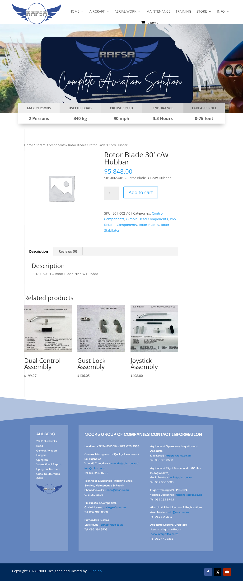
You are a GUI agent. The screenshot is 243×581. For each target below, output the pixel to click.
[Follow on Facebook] (208, 572)
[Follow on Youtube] (227, 572)
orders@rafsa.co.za (178, 455)
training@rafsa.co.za (189, 494)
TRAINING (183, 11)
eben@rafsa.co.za (118, 489)
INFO (221, 11)
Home (28, 145)
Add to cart (141, 192)
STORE (201, 11)
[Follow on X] (217, 572)
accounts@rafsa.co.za (164, 533)
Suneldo (95, 571)
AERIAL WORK (125, 11)
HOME (74, 11)
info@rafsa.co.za (94, 468)
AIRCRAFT (97, 11)
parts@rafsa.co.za (112, 524)
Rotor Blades (77, 145)
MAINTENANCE (158, 11)
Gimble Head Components (147, 219)
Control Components (50, 145)
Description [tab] (38, 251)
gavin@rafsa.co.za (114, 507)
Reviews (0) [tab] (68, 251)
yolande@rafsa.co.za (123, 463)
